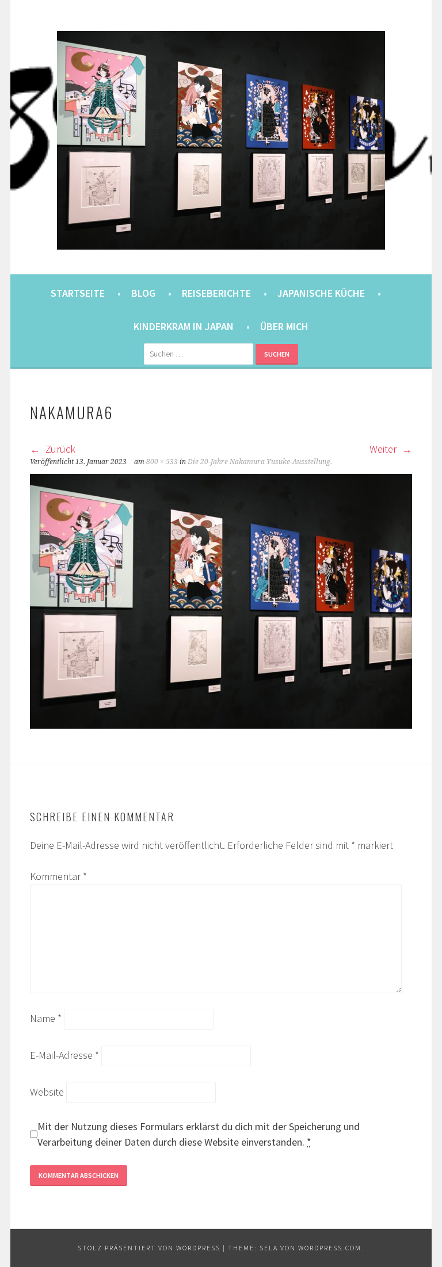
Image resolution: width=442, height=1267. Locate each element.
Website (47, 1091)
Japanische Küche (321, 293)
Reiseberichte (216, 293)
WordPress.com (329, 1247)
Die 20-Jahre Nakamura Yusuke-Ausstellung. (260, 462)
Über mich (284, 326)
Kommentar (58, 876)
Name (46, 1018)
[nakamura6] (221, 725)
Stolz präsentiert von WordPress (149, 1247)
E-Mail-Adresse (64, 1055)
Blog (143, 293)
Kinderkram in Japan (184, 326)
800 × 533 (162, 462)
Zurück (59, 448)
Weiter (384, 448)
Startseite (78, 293)
